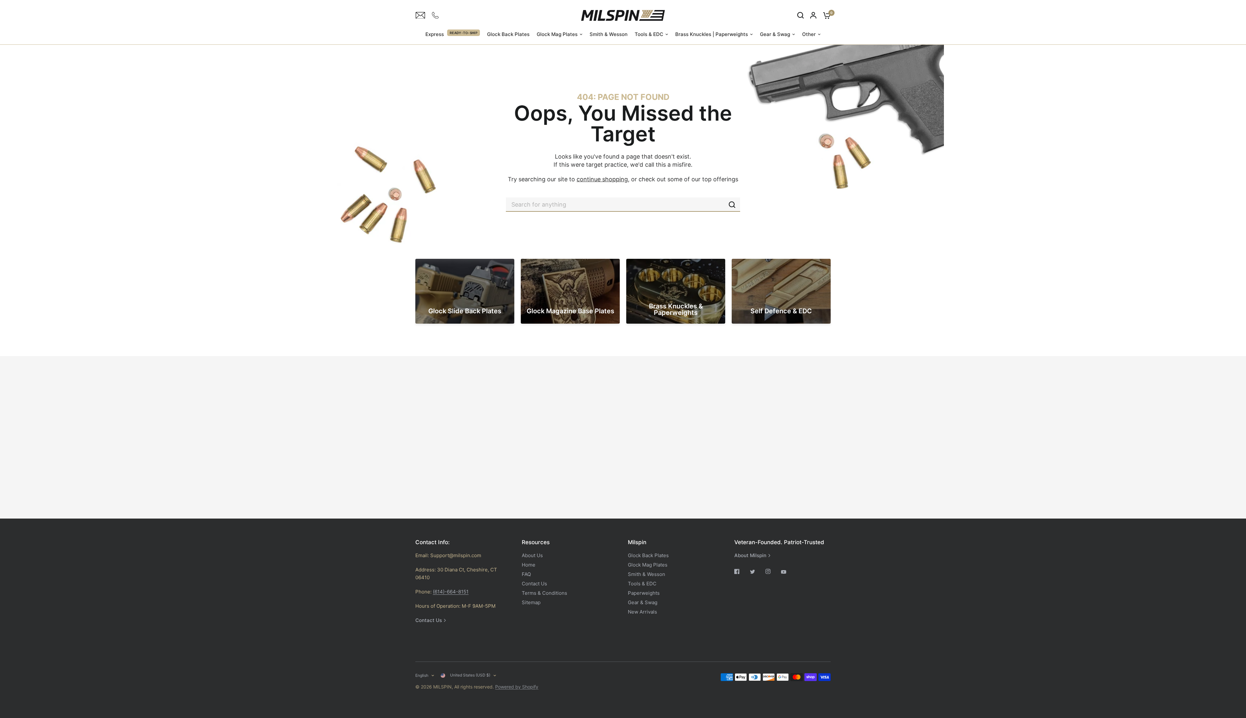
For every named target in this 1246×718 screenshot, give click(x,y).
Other (809, 34)
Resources (536, 542)
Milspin (637, 542)
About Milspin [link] (750, 555)
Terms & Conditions (544, 593)
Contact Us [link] (428, 620)
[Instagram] (772, 571)
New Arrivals (642, 612)
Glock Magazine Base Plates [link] (570, 311)
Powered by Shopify (516, 686)
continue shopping (602, 179)
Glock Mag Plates (557, 34)
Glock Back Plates (508, 34)
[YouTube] (788, 572)
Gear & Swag (775, 34)
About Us (532, 555)
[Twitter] (757, 572)
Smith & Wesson (609, 34)
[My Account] (813, 15)
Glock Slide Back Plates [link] (464, 311)
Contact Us (534, 583)
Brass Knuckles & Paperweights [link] (676, 309)
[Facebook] (741, 571)
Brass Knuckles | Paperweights (711, 34)
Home (528, 565)
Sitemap (531, 602)
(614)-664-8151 (451, 592)
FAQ (526, 574)
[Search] (800, 15)
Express (434, 34)
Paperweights (644, 593)
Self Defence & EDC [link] (781, 311)
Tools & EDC (649, 34)
